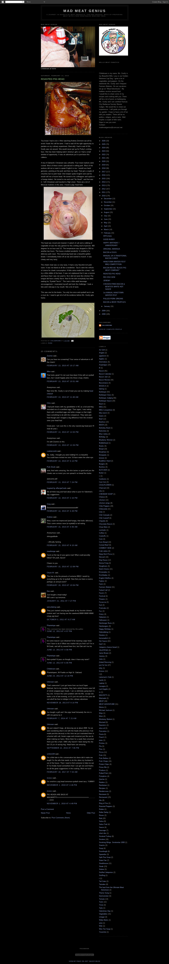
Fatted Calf (103, 590)
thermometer (104, 896)
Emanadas (103, 572)
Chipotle (102, 521)
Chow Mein (103, 527)
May (106, 223)
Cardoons (102, 479)
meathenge (51, 551)
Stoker (101, 869)
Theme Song (104, 893)
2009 (104, 311)
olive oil (102, 728)
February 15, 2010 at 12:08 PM (63, 567)
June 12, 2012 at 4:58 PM (59, 650)
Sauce (101, 827)
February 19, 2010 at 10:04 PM (63, 585)
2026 (104, 141)
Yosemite (102, 932)
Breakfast (102, 452)
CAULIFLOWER (105, 485)
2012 (104, 189)
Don (48, 591)
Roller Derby (103, 812)
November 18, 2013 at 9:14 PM (62, 703)
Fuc (100, 611)
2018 (104, 168)
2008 (104, 314)
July (106, 216)
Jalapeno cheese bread (108, 647)
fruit (100, 605)
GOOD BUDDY (109, 239)
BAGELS (102, 386)
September (108, 209)
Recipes (102, 788)
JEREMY (106, 281)
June (106, 219)
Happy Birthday (105, 629)
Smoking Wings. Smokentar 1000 (112, 842)
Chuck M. (50, 573)
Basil (101, 404)
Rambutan (103, 785)
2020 (104, 161)
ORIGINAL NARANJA (111, 249)
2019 (104, 165)
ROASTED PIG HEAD (111, 274)
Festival (102, 596)
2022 (104, 154)
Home (68, 813)
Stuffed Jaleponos (106, 872)
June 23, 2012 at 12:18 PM (60, 676)
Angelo (101, 353)
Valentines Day (105, 911)
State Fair (103, 860)
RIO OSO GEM (109, 277)
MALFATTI (103, 695)
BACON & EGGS (110, 252)
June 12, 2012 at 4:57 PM (59, 631)
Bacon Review (104, 380)
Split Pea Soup (105, 857)
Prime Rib (103, 767)
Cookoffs (102, 536)
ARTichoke (107, 236)
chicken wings (104, 503)
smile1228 (51, 754)
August (107, 212)
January (107, 306)
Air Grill (102, 350)
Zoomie (50, 356)
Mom (101, 716)
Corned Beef (104, 545)
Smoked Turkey (105, 836)
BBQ (101, 407)
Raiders (102, 782)
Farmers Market (105, 587)
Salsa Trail (103, 824)
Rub (100, 818)
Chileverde (103, 509)
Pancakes (103, 731)
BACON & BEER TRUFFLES (114, 302)
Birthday (102, 437)
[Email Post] (72, 340)
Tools (101, 902)
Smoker (102, 839)
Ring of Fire (103, 803)
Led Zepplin (103, 689)
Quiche (101, 779)
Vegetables (103, 914)
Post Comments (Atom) (61, 818)
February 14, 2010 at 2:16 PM (62, 498)
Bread (101, 449)
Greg (49, 504)
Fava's (101, 593)
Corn (101, 539)
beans (101, 416)
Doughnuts (103, 566)
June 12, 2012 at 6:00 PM (59, 663)
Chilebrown (51, 669)
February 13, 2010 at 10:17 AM (63, 366)
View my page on (84, 961)
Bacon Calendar (105, 374)
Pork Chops (103, 761)
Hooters (102, 635)
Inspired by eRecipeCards (57, 488)
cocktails (102, 530)
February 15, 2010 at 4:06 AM (62, 527)
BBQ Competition (105, 410)
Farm (101, 584)
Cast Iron (102, 482)
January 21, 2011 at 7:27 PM (61, 601)
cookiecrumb (52, 451)
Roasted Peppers (105, 806)
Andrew (50, 517)
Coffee (101, 533)
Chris (49, 403)
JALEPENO (103, 650)
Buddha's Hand (105, 461)
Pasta (101, 734)
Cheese (102, 497)
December (108, 199)
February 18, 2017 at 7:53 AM (62, 772)
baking (101, 389)
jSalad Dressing (105, 662)
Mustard (102, 722)
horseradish (103, 638)
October (107, 205)
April (106, 226)
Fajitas (101, 581)
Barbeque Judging (106, 398)
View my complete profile (110, 329)
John (101, 659)
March (106, 229)
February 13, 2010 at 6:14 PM (62, 461)
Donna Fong (103, 563)
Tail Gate (102, 881)
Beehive (102, 422)
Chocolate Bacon (105, 524)
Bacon (101, 371)
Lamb (101, 680)
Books (101, 446)
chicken (102, 500)
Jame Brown (104, 653)
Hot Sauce (103, 641)
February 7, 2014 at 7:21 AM (61, 718)
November (108, 202)
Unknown (50, 682)
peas (101, 740)
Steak (101, 866)
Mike (49, 372)
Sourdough (103, 851)
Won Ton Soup (104, 929)
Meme (101, 707)
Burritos (102, 467)
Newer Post (45, 813)
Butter (101, 473)
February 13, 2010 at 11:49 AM (63, 397)
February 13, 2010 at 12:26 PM (63, 445)
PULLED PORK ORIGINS (113, 299)
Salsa (101, 821)
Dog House (103, 560)
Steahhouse (103, 863)
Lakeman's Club (105, 677)
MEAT (101, 701)
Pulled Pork (103, 773)
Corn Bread (103, 542)
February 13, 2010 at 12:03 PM (63, 432)
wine (100, 923)
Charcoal (102, 488)
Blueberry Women (106, 440)
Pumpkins (103, 776)
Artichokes (103, 362)
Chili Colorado (104, 515)
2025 (104, 144)
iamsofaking (51, 607)
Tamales (102, 884)
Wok (100, 926)
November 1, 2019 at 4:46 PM (62, 785)
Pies (100, 749)
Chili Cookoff (104, 518)
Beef (101, 419)
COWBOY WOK (105, 548)
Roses (101, 815)
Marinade (102, 698)
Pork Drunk (51, 467)
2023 (104, 151)
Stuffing (102, 875)
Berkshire (102, 431)
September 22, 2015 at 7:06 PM (63, 748)
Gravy (101, 614)
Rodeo (101, 809)
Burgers (102, 464)
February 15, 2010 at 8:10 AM (62, 545)
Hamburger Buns (105, 623)
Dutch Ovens (104, 569)
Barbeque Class (105, 395)
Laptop (101, 683)
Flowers (102, 599)
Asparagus (103, 365)
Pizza (101, 752)
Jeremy (102, 656)
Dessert (102, 557)
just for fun (103, 665)
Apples (101, 359)
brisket (101, 458)
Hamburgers (103, 626)
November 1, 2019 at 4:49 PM (62, 804)
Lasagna (102, 686)
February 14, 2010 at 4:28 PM (62, 511)
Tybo (101, 908)
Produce (102, 770)
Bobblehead (103, 443)
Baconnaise (103, 383)
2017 (104, 172)
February (107, 233)
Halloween (103, 620)
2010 (104, 196)
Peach (101, 737)
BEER (101, 425)
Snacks (102, 845)
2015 (104, 179)
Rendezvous (104, 791)
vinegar (102, 917)
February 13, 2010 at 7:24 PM (62, 482)
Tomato (102, 899)
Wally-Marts (103, 920)
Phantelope (51, 625)
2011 (104, 192)
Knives (101, 671)
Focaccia (102, 602)
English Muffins (105, 578)
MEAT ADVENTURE (107, 704)
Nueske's (102, 725)
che (100, 491)
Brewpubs (103, 455)
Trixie (101, 905)
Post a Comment (47, 809)
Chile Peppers (104, 506)
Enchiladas (103, 575)
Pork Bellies (103, 758)
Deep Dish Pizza (105, 554)
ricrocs (49, 778)
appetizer (102, 356)
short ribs (102, 833)
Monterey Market (105, 719)
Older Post (91, 813)
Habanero (102, 617)
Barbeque (102, 392)
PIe (100, 746)
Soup (101, 848)
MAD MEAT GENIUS (84, 11)
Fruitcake (102, 608)
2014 (104, 182)
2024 (104, 148)
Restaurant (103, 797)
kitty (100, 668)
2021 (104, 158)
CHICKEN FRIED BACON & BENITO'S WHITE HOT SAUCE (114, 286)
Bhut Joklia (103, 434)
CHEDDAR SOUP (106, 494)
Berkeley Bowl (104, 428)
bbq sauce (103, 413)
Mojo (101, 713)
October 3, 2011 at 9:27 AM (61, 620)
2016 (104, 175)
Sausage (102, 830)
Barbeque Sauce (105, 401)
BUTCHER (103, 470)
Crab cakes (103, 551)
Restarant (102, 794)
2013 (104, 185)
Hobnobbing (103, 632)
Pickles (102, 743)
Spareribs (102, 854)
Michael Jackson (105, 710)
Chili (100, 512)
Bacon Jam (103, 377)
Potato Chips (104, 764)
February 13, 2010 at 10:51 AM (63, 381)
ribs (100, 800)
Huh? (101, 644)
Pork (50, 343)
